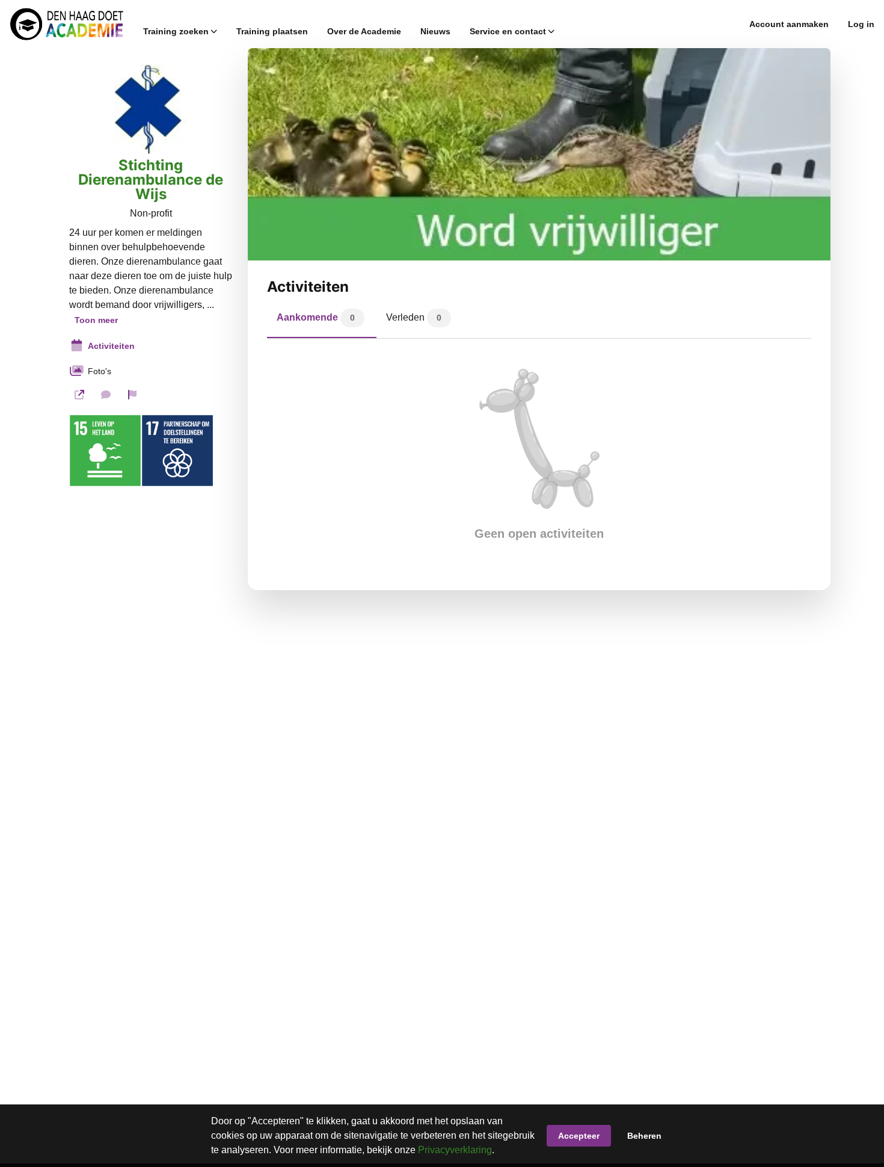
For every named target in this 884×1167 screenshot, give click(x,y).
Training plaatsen (272, 31)
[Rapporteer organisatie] (132, 394)
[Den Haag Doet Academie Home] (67, 24)
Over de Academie (364, 31)
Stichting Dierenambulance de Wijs (150, 180)
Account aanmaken (789, 24)
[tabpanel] (539, 455)
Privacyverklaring (455, 1150)
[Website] (79, 394)
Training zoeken (176, 31)
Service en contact (508, 31)
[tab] (321, 320)
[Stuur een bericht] (106, 394)
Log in (861, 24)
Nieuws (435, 31)
